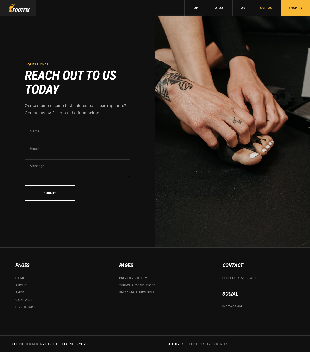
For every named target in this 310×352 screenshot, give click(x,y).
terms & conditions (137, 285)
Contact (23, 299)
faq (242, 8)
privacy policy (133, 277)
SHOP (296, 8)
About (21, 285)
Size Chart (25, 307)
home (196, 8)
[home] (18, 8)
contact (267, 8)
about (220, 8)
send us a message (239, 277)
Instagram (232, 306)
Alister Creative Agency (204, 344)
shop (20, 292)
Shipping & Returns (137, 292)
